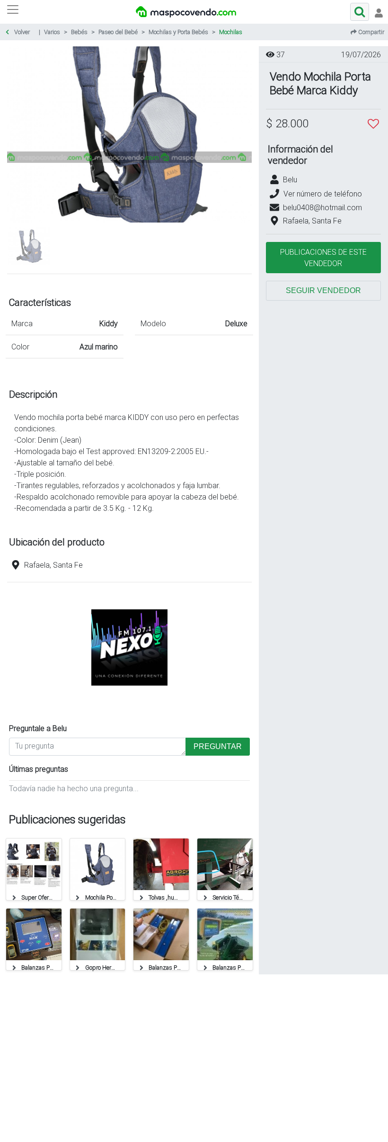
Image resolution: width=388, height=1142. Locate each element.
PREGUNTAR (218, 746)
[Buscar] (359, 12)
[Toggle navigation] (378, 12)
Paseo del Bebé (118, 32)
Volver (21, 32)
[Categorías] (13, 11)
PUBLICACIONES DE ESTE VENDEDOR (323, 257)
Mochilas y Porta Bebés (178, 32)
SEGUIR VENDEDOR (323, 290)
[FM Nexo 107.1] (129, 703)
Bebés (79, 32)
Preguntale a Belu (38, 728)
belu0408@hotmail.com (322, 207)
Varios (52, 32)
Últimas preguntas (38, 769)
